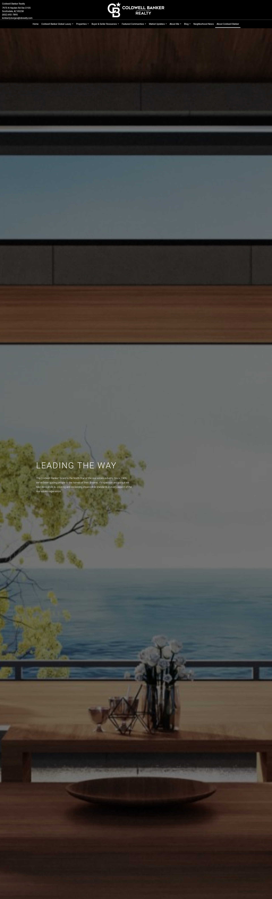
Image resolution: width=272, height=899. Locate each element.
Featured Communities (134, 25)
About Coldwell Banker (228, 24)
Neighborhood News (203, 24)
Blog (187, 25)
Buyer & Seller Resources (106, 25)
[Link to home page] (136, 10)
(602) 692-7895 (10, 14)
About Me (176, 25)
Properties (82, 25)
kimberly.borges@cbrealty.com (17, 18)
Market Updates (158, 25)
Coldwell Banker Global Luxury (57, 25)
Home (36, 24)
